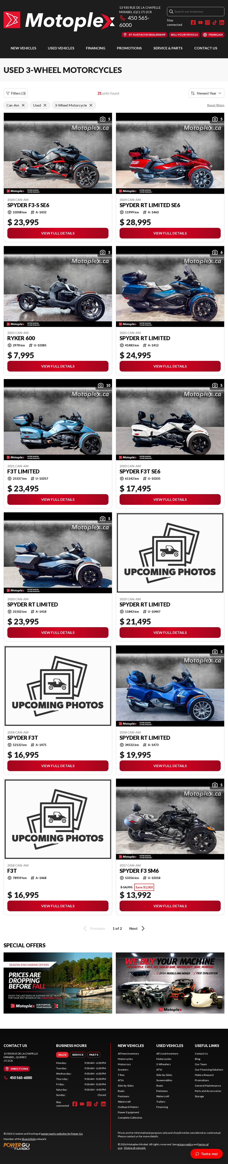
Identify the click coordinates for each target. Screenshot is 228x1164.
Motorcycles (125, 1059)
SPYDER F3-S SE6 (28, 205)
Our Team (201, 1064)
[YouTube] (200, 22)
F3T (12, 871)
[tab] (62, 1055)
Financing (95, 48)
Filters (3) (18, 93)
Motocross (124, 1064)
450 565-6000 (21, 1077)
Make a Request (204, 1075)
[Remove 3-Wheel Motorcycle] (91, 105)
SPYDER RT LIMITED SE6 (150, 205)
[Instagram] (207, 22)
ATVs (121, 1080)
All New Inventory (128, 1053)
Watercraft (124, 1101)
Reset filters (215, 105)
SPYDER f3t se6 (140, 471)
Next (133, 928)
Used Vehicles (61, 48)
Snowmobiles (164, 1080)
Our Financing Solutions (209, 1069)
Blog (197, 1059)
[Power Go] (43, 1146)
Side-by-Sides (126, 1085)
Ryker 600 (21, 338)
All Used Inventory (167, 1053)
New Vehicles (23, 48)
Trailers (160, 1101)
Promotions (129, 48)
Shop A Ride (29, 1139)
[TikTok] (214, 22)
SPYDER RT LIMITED (145, 338)
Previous (97, 928)
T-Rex (121, 1075)
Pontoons (123, 1096)
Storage (199, 1096)
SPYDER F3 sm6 (139, 871)
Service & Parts (168, 48)
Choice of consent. (135, 1148)
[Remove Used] (45, 105)
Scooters (123, 1069)
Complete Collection (130, 1117)
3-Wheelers (163, 1064)
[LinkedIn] (221, 22)
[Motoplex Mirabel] (59, 21)
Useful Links (207, 1045)
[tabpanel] (81, 1079)
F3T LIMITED (23, 471)
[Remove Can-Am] (23, 105)
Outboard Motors (128, 1107)
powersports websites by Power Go (62, 1133)
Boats (121, 1091)
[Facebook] (193, 22)
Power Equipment (128, 1112)
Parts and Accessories (208, 1091)
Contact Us (205, 48)
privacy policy (185, 1144)
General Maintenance (208, 1085)
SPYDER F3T (22, 738)
